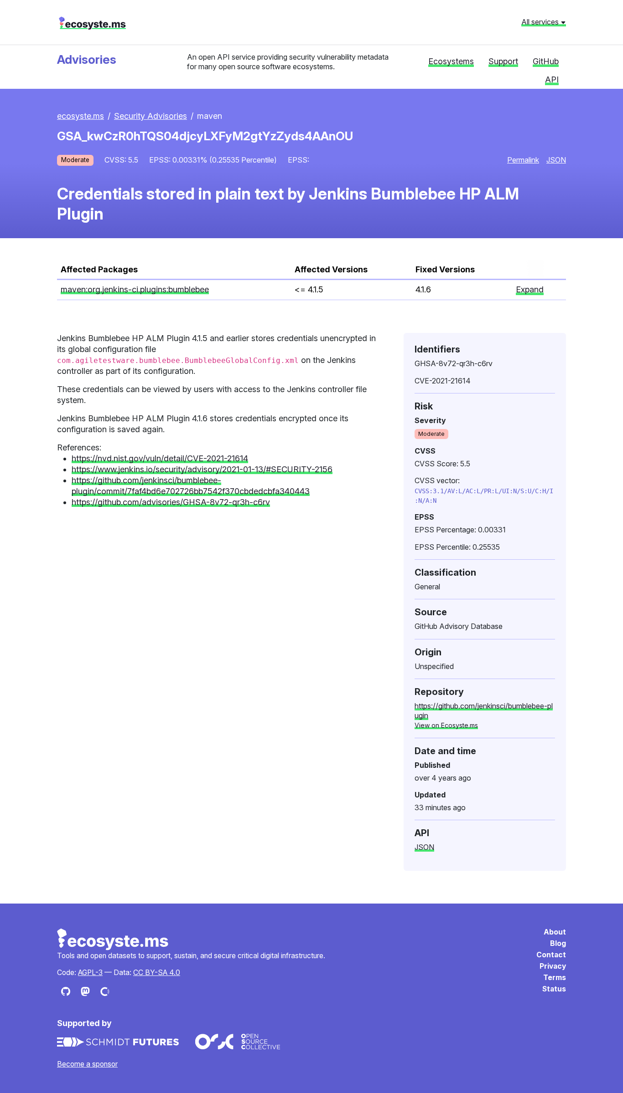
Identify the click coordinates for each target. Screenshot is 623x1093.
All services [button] (541, 21)
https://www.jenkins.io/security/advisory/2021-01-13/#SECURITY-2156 (202, 469)
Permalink (523, 159)
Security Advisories (150, 116)
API (552, 79)
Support (503, 61)
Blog (558, 943)
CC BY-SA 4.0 (156, 972)
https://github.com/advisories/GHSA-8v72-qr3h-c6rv (171, 502)
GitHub (546, 61)
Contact (551, 954)
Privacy (553, 966)
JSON (556, 159)
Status (554, 989)
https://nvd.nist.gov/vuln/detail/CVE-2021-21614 (160, 458)
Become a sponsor (87, 1064)
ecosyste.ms (92, 23)
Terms (554, 977)
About (555, 932)
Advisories (86, 59)
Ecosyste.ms (113, 939)
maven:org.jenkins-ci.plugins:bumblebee (135, 289)
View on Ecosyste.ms (446, 725)
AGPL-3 (90, 972)
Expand (530, 289)
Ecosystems (451, 61)
